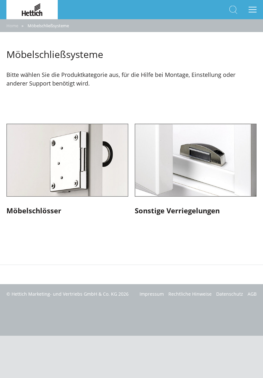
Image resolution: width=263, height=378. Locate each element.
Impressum (152, 294)
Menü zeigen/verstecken (253, 10)
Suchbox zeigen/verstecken (233, 10)
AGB (252, 294)
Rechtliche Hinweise (190, 294)
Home (12, 26)
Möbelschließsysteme (48, 26)
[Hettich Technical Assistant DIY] (32, 9)
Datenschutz (229, 294)
